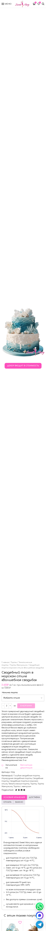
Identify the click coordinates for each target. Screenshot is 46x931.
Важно (19, 802)
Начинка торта (10, 693)
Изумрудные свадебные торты (17, 778)
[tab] (14, 797)
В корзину (26, 706)
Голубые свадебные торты (26, 776)
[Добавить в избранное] (20, 923)
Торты (14, 662)
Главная (5, 662)
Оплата (7, 802)
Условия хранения (14, 797)
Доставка (34, 797)
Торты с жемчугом (22, 786)
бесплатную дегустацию (26, 766)
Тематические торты (18, 784)
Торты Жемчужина (18, 665)
